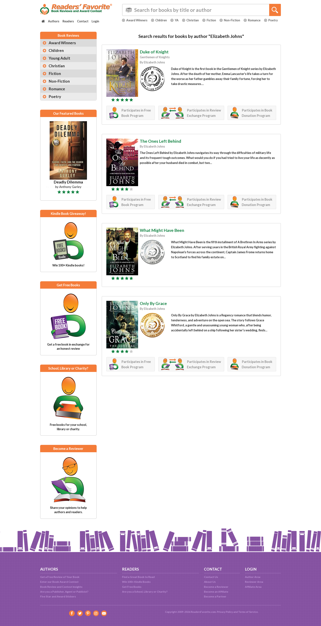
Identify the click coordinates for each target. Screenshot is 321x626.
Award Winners (136, 20)
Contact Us (211, 576)
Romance (254, 20)
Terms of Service (248, 611)
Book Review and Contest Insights (61, 586)
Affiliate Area (253, 586)
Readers (68, 21)
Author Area (252, 576)
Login (95, 21)
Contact (82, 21)
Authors (53, 21)
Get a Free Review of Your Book (59, 576)
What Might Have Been (162, 230)
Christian (192, 20)
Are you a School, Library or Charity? (145, 591)
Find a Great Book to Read (138, 576)
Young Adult (59, 58)
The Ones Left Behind (160, 141)
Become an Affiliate (216, 591)
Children (161, 20)
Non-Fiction (232, 20)
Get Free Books (131, 586)
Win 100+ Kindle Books (136, 581)
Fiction (211, 20)
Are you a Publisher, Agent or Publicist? (64, 591)
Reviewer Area (254, 581)
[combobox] (201, 10)
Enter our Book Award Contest (59, 581)
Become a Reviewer (216, 586)
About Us (210, 581)
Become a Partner (215, 596)
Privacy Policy (225, 611)
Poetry (273, 20)
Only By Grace (153, 303)
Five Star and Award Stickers (58, 596)
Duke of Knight (154, 51)
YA (177, 20)
